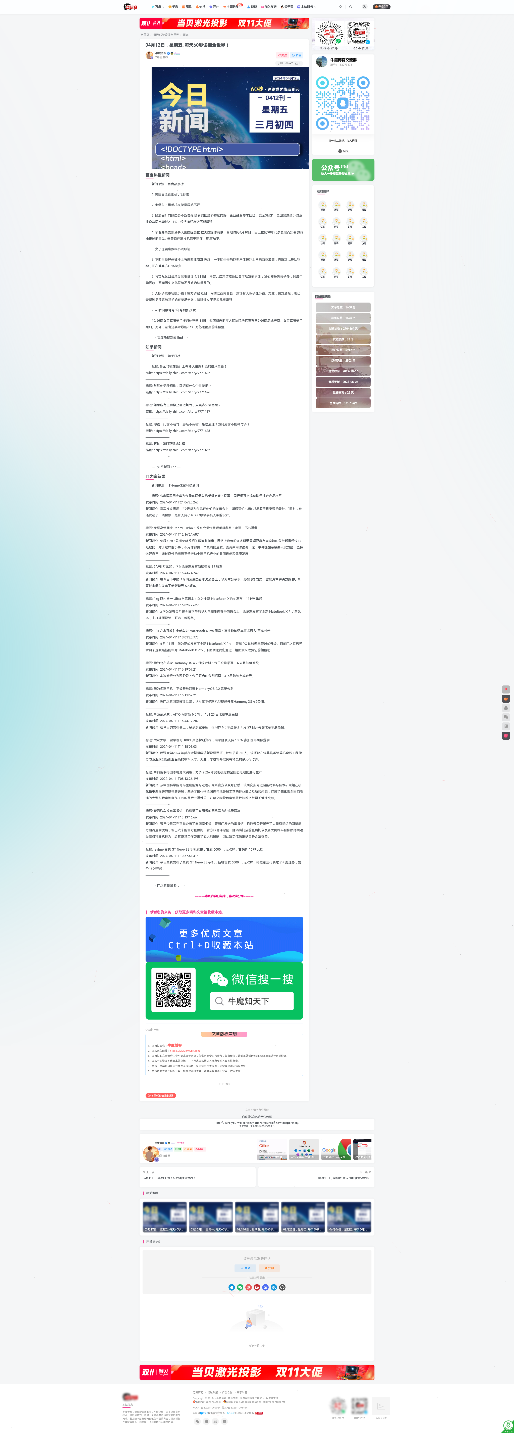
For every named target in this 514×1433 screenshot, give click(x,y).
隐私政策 (212, 1392)
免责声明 (198, 1392)
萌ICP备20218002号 (274, 1402)
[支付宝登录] (274, 1287)
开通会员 (383, 6)
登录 (247, 1268)
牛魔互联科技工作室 (251, 1398)
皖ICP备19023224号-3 (208, 1402)
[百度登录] (265, 1287)
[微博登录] (248, 1287)
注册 (271, 1268)
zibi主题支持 (271, 1398)
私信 (298, 55)
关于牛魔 (242, 1392)
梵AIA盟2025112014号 (234, 1407)
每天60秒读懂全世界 (166, 34)
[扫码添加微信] (506, 717)
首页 (146, 34)
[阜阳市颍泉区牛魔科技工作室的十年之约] (259, 1413)
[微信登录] (240, 1287)
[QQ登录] (231, 1287)
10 (179, 1149)
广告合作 (227, 1392)
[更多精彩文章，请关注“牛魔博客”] (224, 939)
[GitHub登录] (282, 1287)
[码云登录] (257, 1287)
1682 (169, 1149)
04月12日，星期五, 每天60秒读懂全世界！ (188, 45)
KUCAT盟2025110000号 (206, 1407)
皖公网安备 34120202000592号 (243, 1402)
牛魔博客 (160, 53)
